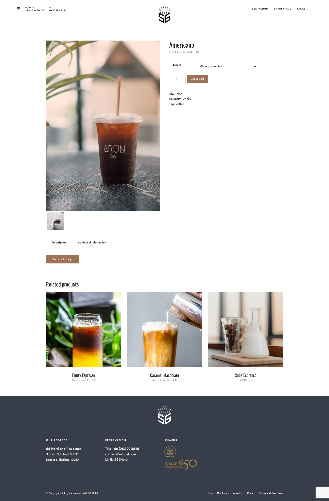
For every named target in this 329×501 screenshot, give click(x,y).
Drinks (187, 99)
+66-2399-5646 (57, 10)
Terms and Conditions (271, 493)
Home (210, 493)
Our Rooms (223, 493)
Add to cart (197, 79)
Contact (251, 493)
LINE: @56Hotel (116, 459)
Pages (301, 8)
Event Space (282, 8)
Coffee (180, 104)
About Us (238, 493)
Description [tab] (59, 242)
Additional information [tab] (92, 242)
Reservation (259, 8)
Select (177, 65)
